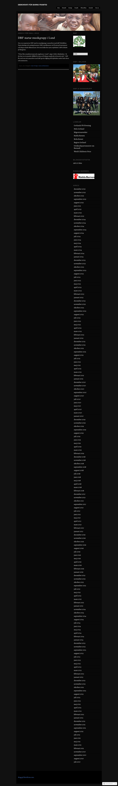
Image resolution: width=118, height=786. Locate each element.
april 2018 (77, 484)
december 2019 (79, 419)
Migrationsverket (80, 132)
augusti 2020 (79, 395)
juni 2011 (77, 738)
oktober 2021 (79, 348)
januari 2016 (78, 572)
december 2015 (79, 575)
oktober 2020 (79, 389)
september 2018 (80, 467)
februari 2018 (79, 490)
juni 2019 (77, 440)
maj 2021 (77, 365)
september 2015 (80, 585)
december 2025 (79, 189)
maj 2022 (77, 324)
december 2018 (79, 457)
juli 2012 (77, 697)
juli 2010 (77, 762)
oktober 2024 (79, 226)
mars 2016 (78, 565)
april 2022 (77, 328)
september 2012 (80, 690)
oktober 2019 (79, 426)
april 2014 (77, 633)
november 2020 (80, 385)
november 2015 (79, 579)
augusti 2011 (78, 731)
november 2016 (80, 538)
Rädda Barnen (79, 135)
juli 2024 (77, 236)
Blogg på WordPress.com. (26, 777)
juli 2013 (77, 657)
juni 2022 (77, 321)
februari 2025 (79, 216)
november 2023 (80, 263)
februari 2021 (79, 375)
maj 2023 (77, 284)
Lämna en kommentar (43, 65)
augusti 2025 (79, 202)
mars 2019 (78, 450)
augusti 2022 (79, 314)
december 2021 (79, 341)
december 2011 (79, 721)
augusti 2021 (79, 355)
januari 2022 (78, 338)
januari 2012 (78, 717)
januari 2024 (78, 256)
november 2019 (80, 423)
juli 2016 (77, 551)
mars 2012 (78, 711)
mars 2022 (78, 331)
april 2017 (77, 521)
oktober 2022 (79, 307)
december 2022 (80, 301)
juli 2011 (77, 734)
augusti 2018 (79, 470)
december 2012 (79, 680)
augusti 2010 (79, 758)
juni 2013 (77, 660)
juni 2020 (77, 402)
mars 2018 (78, 487)
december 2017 (79, 494)
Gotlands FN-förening (82, 125)
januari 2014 (78, 640)
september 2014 (80, 616)
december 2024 (80, 219)
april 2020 (78, 409)
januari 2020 (79, 416)
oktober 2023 (79, 267)
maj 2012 (77, 704)
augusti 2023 (79, 273)
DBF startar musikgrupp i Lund (36, 38)
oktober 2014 (79, 612)
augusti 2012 (79, 694)
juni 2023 (77, 280)
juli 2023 (77, 277)
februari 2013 (79, 673)
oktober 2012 (79, 687)
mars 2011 (77, 745)
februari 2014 (79, 636)
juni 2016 (77, 555)
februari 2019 (79, 453)
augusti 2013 (79, 653)
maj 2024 (77, 243)
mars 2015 (77, 599)
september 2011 (80, 728)
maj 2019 (77, 443)
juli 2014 (77, 623)
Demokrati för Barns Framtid (32, 5)
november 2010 (80, 751)
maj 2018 (77, 480)
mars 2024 (78, 250)
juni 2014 (77, 626)
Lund (32, 65)
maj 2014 (77, 629)
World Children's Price (82, 151)
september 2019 (80, 429)
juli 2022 (77, 318)
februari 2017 (79, 528)
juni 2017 (77, 514)
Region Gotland (80, 142)
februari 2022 (79, 334)
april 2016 (77, 562)
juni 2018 (77, 477)
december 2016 (79, 534)
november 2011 (79, 724)
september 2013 (80, 650)
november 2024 (80, 223)
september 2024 (80, 229)
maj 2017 (77, 518)
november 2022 (80, 304)
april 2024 (78, 246)
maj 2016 (77, 558)
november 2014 (80, 609)
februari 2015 (79, 602)
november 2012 (80, 684)
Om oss (97, 7)
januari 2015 (78, 606)
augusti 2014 (79, 619)
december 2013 (79, 643)
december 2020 (80, 382)
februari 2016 (79, 568)
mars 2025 (78, 212)
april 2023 (77, 287)
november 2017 (79, 497)
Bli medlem (83, 7)
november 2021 (80, 345)
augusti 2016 (79, 548)
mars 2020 (78, 412)
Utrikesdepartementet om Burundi (84, 147)
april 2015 (77, 595)
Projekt (76, 7)
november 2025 (80, 192)
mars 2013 (78, 670)
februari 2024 (79, 253)
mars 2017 (77, 524)
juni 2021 (77, 362)
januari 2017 (78, 531)
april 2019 (77, 446)
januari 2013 (78, 677)
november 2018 (80, 460)
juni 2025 (77, 206)
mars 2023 (78, 290)
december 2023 (80, 260)
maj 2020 (77, 406)
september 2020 (80, 392)
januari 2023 (78, 297)
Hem (58, 7)
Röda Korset (78, 139)
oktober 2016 (79, 541)
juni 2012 (77, 701)
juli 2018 (77, 473)
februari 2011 (79, 748)
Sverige (70, 7)
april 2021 (77, 368)
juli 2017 (77, 511)
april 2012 (77, 707)
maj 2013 (77, 663)
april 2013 (77, 667)
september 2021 (80, 351)
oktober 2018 (79, 463)
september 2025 (80, 199)
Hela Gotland (79, 129)
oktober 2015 (79, 582)
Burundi (64, 7)
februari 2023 (79, 294)
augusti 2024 (79, 233)
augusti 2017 (78, 507)
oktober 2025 (79, 195)
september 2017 (80, 504)
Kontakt (91, 7)
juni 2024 (77, 240)
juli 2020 (77, 399)
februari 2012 (79, 714)
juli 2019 (77, 436)
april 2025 (77, 209)
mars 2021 (78, 372)
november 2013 (80, 646)
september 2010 (80, 755)
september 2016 (80, 545)
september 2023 (80, 270)
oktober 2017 (79, 501)
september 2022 (80, 311)
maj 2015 (77, 592)
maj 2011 (77, 741)
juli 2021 (77, 358)
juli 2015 (77, 589)
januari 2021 (78, 378)
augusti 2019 (79, 433)
